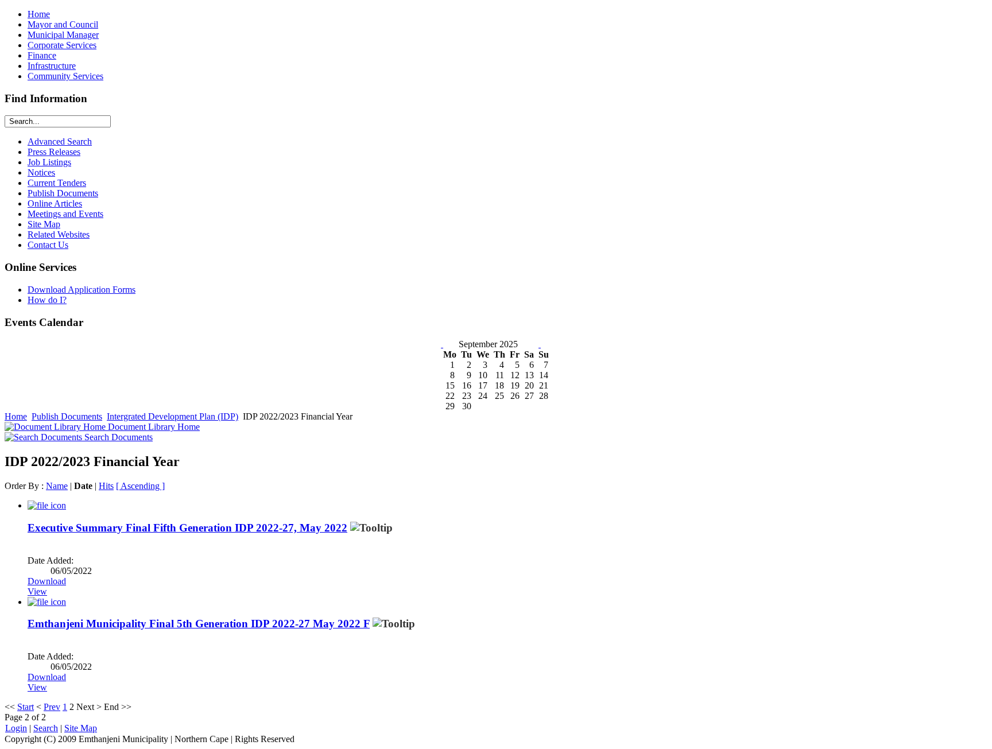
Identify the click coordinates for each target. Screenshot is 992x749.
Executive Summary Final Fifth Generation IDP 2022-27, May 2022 (187, 528)
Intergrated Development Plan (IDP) (172, 416)
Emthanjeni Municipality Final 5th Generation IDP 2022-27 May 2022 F (199, 624)
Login (16, 728)
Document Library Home (153, 427)
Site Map (80, 728)
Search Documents (117, 437)
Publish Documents (67, 416)
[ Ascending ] (140, 486)
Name (57, 486)
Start (25, 707)
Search (45, 728)
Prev (52, 707)
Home (16, 416)
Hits (106, 486)
